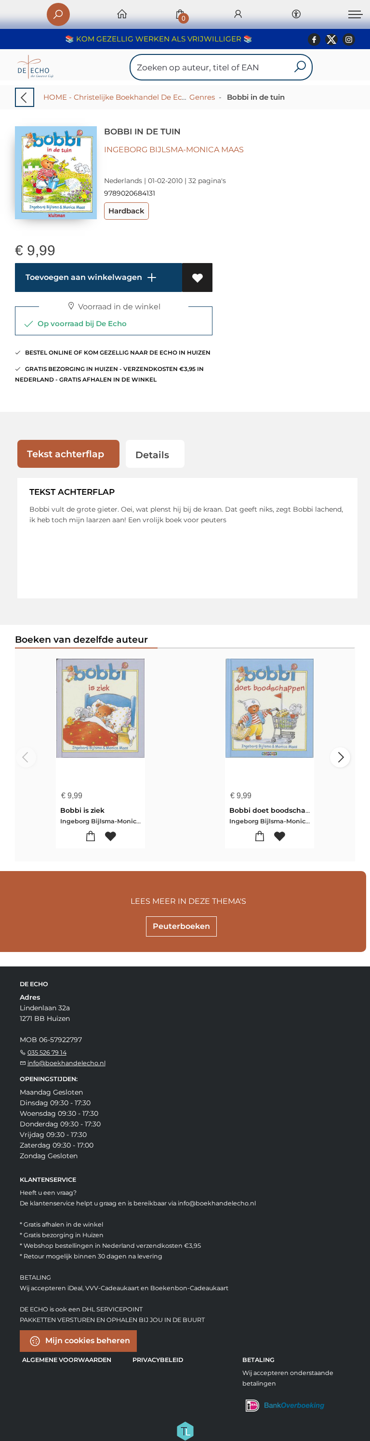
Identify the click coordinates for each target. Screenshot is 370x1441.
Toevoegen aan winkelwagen (83, 277)
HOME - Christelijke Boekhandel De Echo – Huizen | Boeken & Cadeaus (170, 97)
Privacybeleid (157, 1359)
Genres (202, 97)
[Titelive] (185, 1430)
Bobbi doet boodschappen (276, 810)
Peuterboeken (181, 926)
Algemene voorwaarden (66, 1359)
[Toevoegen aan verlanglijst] (197, 277)
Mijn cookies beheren (86, 1340)
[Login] (238, 14)
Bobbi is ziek (82, 810)
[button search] (300, 67)
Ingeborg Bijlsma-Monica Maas (174, 149)
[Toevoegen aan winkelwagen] (90, 837)
